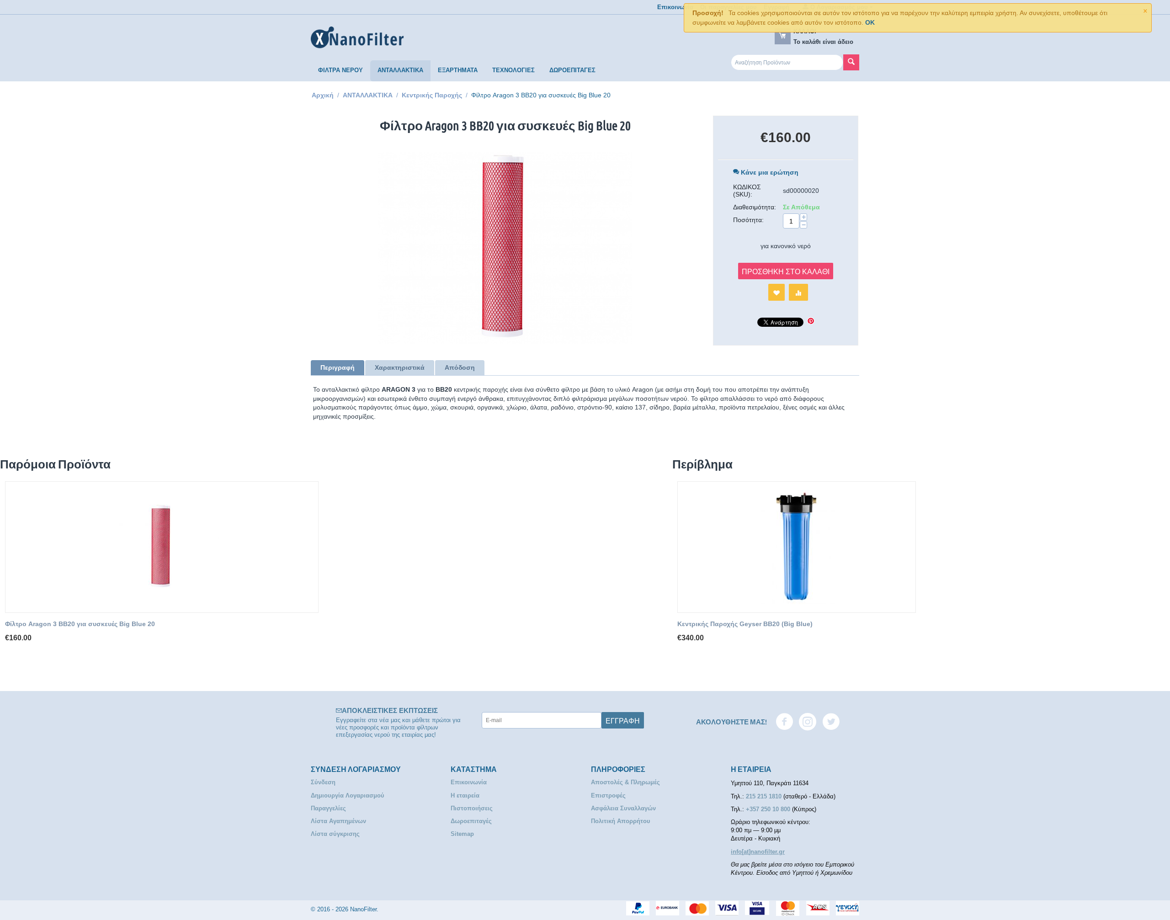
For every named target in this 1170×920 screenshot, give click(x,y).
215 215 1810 (764, 796)
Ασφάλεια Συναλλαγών (623, 808)
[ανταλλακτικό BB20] (505, 248)
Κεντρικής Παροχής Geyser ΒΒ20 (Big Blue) (745, 624)
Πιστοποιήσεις (472, 808)
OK (870, 22)
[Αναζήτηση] (851, 62)
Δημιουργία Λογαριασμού (347, 795)
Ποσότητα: (748, 219)
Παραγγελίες (328, 808)
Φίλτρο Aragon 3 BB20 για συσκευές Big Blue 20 (80, 624)
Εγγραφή (623, 720)
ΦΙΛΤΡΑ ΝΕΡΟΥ (340, 70)
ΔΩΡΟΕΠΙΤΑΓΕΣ (572, 70)
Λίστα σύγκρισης (335, 833)
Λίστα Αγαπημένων (338, 821)
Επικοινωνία (675, 7)
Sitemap (462, 833)
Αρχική (323, 95)
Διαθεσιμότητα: (754, 207)
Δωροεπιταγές (471, 821)
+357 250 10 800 (769, 809)
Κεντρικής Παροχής (432, 95)
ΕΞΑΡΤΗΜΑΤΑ (458, 70)
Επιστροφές (608, 795)
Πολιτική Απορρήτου (620, 821)
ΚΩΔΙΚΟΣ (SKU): (747, 190)
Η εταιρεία (465, 795)
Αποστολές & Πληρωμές (625, 782)
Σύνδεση (323, 782)
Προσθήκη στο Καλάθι (786, 271)
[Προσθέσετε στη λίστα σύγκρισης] (798, 292)
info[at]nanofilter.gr (758, 851)
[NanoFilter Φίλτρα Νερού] (357, 37)
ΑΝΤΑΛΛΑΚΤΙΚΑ (400, 70)
